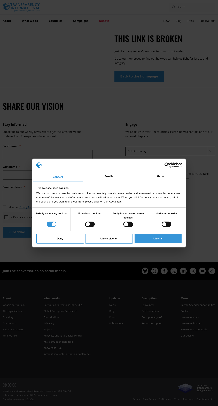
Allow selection (109, 238)
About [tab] (160, 176)
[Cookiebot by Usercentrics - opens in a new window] (167, 165)
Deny (60, 238)
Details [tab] (109, 176)
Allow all (158, 238)
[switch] (90, 224)
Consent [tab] (58, 176)
